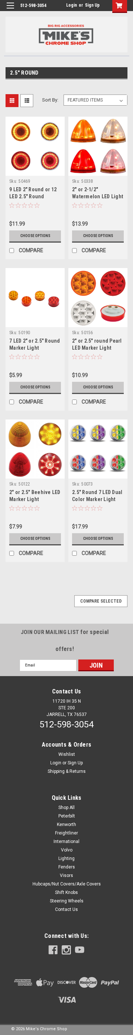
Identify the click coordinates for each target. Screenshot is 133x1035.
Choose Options (35, 236)
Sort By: (50, 100)
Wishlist (66, 754)
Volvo (66, 850)
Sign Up (92, 5)
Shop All (66, 807)
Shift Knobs (66, 892)
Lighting (66, 858)
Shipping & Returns (67, 771)
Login (71, 5)
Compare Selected (101, 601)
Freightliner (66, 833)
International (66, 841)
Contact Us (66, 909)
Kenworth (66, 824)
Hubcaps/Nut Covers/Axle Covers (67, 884)
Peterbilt (66, 816)
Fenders (66, 867)
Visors (66, 875)
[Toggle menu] (10, 10)
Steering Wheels (66, 901)
